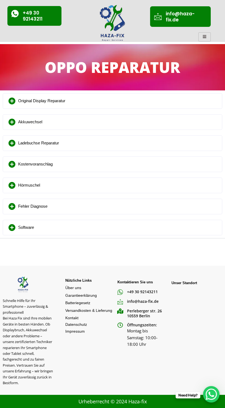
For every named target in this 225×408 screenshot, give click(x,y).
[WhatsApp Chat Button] (211, 394)
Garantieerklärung (81, 295)
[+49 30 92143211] (15, 13)
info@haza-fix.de (180, 16)
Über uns (73, 288)
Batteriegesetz (77, 303)
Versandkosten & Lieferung (88, 310)
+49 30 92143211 (33, 16)
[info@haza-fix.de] (158, 16)
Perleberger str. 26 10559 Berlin (144, 313)
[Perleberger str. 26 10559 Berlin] (120, 311)
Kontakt (71, 318)
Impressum (75, 331)
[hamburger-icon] (204, 36)
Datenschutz (76, 324)
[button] (112, 101)
